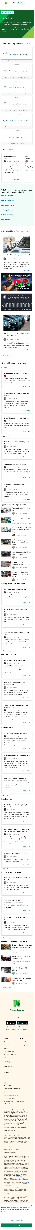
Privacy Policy (22, 1181)
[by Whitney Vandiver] (13, 983)
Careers (6, 1048)
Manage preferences (17, 1220)
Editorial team (8, 1066)
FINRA (18, 1177)
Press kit (6, 1072)
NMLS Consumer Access (10, 1130)
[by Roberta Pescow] (13, 535)
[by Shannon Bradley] (13, 513)
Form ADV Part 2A (11, 1181)
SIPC (21, 1177)
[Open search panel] (14, 3)
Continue (17, 1225)
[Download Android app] (22, 1023)
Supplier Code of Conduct (12, 1088)
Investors (6, 1075)
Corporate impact (9, 1051)
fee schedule (17, 1183)
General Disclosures (9, 1183)
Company (7, 1041)
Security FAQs (24, 1045)
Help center (23, 1041)
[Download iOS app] (11, 1023)
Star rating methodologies (8, 1062)
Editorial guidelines (10, 1057)
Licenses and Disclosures (10, 1133)
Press (5, 1069)
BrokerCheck (7, 1185)
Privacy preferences (10, 1098)
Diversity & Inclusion (10, 1054)
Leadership (7, 1045)
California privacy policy (11, 1095)
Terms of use (7, 1085)
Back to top (7, 355)
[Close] (31, 1205)
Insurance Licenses (8, 1146)
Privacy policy (8, 1091)
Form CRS (26, 1182)
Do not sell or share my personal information (14, 1102)
